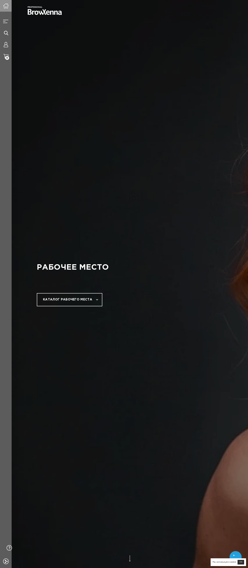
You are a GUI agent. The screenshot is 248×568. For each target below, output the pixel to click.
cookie (232, 562)
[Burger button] (6, 21)
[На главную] (6, 6)
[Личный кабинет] (6, 44)
